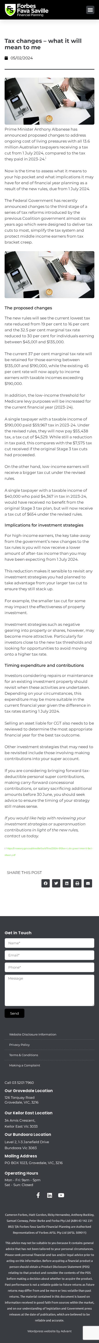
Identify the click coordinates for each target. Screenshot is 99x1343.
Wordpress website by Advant (49, 1331)
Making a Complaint (24, 1065)
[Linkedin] (49, 1195)
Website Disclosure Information (32, 1034)
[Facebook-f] (38, 1195)
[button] (90, 10)
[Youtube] (61, 1195)
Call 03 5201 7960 (19, 1082)
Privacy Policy (19, 1044)
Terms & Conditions (23, 1055)
